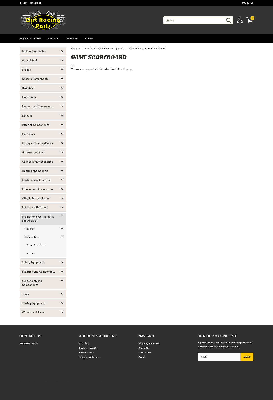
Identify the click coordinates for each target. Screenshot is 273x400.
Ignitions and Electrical (36, 180)
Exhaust (27, 115)
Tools (25, 294)
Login (82, 347)
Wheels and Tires (33, 312)
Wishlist (247, 3)
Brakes (26, 69)
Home (74, 48)
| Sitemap (51, 381)
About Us (53, 38)
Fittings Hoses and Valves (38, 143)
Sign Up (93, 347)
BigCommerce (76, 381)
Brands (89, 38)
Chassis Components (35, 78)
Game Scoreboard (36, 245)
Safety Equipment (33, 262)
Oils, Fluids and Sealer (36, 198)
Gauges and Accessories (37, 161)
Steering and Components (38, 271)
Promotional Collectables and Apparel (38, 218)
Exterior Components (35, 124)
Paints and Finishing (34, 207)
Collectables (32, 237)
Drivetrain (28, 88)
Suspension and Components (32, 282)
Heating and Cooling (35, 170)
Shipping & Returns (30, 38)
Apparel (29, 228)
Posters (31, 253)
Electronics (29, 97)
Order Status (86, 352)
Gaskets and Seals (33, 152)
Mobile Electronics (34, 51)
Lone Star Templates (107, 381)
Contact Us (71, 38)
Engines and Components (38, 106)
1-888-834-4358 (30, 3)
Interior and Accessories (37, 189)
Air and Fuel (29, 60)
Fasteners (28, 134)
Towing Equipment (33, 303)
